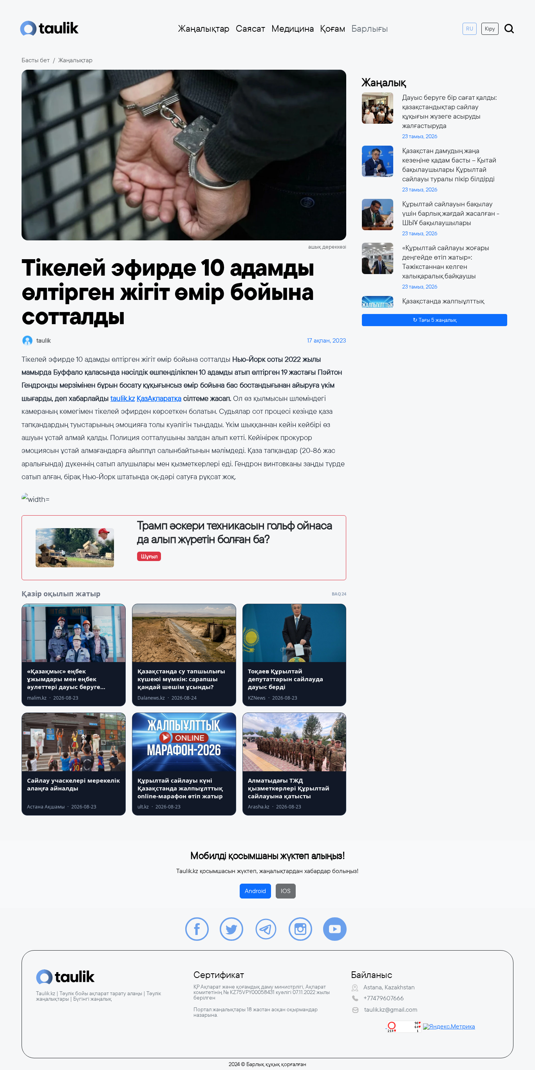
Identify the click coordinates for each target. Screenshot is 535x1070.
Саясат (250, 28)
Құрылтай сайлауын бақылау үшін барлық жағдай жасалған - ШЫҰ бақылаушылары (450, 213)
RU (469, 28)
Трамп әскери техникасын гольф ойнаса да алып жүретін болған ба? (234, 532)
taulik (43, 340)
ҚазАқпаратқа (159, 398)
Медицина (292, 28)
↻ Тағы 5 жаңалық (435, 319)
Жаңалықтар (204, 28)
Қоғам (332, 28)
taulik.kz (122, 398)
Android (255, 891)
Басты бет (36, 60)
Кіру (490, 28)
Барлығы (369, 28)
